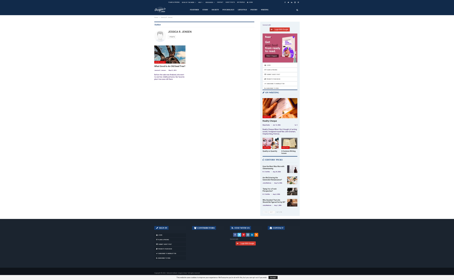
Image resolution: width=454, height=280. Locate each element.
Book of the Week (188, 2)
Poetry (254, 10)
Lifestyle (242, 10)
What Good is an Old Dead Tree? (169, 66)
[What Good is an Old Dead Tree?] (170, 54)
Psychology (228, 10)
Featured (194, 10)
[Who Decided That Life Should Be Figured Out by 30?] (292, 203)
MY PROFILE (241, 2)
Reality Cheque (270, 121)
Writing (264, 10)
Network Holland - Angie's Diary (177, 273)
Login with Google (281, 29)
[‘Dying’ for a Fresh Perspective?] (292, 191)
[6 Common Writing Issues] (289, 143)
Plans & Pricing (174, 2)
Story (205, 10)
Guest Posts (230, 2)
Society (215, 10)
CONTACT (277, 228)
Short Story (160, 62)
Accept (273, 277)
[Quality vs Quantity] (271, 143)
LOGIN (251, 2)
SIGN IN (162, 228)
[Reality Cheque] (280, 108)
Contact (220, 2)
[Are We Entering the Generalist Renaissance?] (292, 180)
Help (200, 2)
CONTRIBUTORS (206, 228)
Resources (209, 2)
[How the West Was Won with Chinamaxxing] (292, 169)
